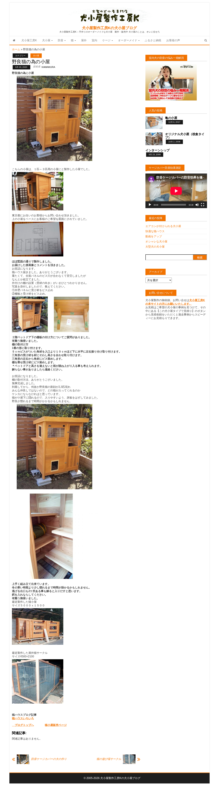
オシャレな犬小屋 (156, 241)
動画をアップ (153, 236)
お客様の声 (173, 40)
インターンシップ (157, 150)
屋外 (84, 40)
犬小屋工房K (29, 40)
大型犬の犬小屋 (155, 246)
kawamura (48, 67)
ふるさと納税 (153, 40)
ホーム (16, 49)
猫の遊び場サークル (108, 759)
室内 (94, 40)
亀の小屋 (171, 118)
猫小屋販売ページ (56, 725)
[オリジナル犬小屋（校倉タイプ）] (154, 138)
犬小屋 (46, 40)
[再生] (150, 204)
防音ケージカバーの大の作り (49, 759)
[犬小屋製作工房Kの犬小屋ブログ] (14, 40)
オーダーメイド (128, 40)
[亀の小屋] (154, 122)
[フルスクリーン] (202, 204)
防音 (61, 40)
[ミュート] (197, 204)
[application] (176, 191)
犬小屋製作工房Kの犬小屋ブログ (109, 28)
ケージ (106, 40)
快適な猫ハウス (155, 231)
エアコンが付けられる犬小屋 (163, 226)
